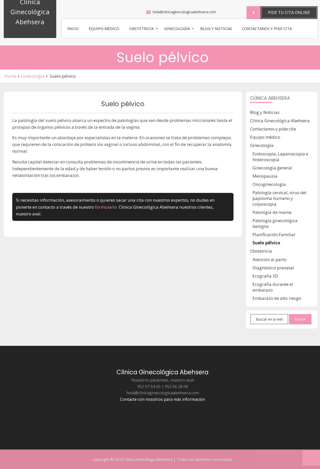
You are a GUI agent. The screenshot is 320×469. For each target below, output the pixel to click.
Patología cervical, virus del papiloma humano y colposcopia (279, 198)
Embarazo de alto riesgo (276, 298)
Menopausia (265, 176)
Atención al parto (269, 259)
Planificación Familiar (274, 234)
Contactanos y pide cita (267, 28)
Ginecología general (272, 168)
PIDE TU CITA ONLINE (289, 12)
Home (10, 76)
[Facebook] (253, 13)
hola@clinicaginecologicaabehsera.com (184, 11)
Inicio (73, 28)
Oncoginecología (269, 184)
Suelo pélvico (266, 243)
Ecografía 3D (265, 276)
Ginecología (177, 28)
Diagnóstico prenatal (273, 268)
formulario (106, 207)
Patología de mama (272, 212)
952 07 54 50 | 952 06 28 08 (162, 386)
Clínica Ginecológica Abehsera (280, 120)
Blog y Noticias (216, 28)
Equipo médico (104, 28)
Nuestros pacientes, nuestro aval (163, 380)
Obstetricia (141, 28)
